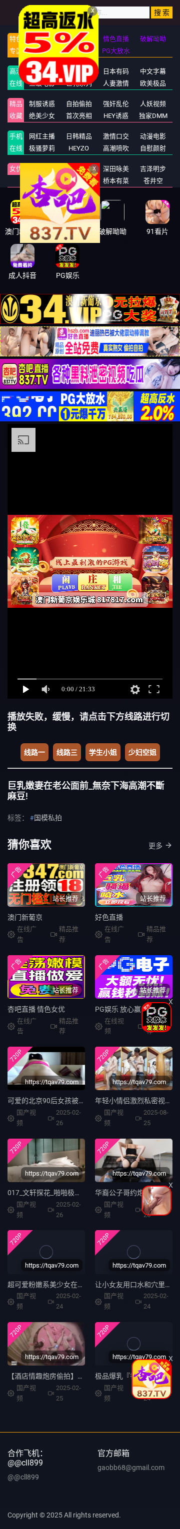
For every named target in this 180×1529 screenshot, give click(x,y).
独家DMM (153, 115)
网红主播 (42, 136)
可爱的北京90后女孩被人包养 (54, 1101)
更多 (155, 846)
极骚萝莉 (42, 148)
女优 (16, 168)
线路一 (34, 752)
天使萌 (78, 168)
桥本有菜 (116, 180)
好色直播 (109, 917)
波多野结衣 (42, 168)
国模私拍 (48, 818)
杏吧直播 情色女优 (36, 1009)
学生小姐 (103, 752)
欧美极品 (153, 83)
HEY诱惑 (116, 115)
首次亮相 (79, 115)
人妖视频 (153, 103)
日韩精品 (79, 136)
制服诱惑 (42, 103)
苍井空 (153, 180)
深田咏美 (116, 168)
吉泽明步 (153, 168)
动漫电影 (153, 136)
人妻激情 (116, 83)
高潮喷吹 (116, 148)
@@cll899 (23, 1477)
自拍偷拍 (79, 103)
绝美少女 (42, 115)
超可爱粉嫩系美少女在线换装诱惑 (60, 1285)
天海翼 (42, 180)
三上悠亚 (79, 180)
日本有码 (116, 71)
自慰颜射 (153, 148)
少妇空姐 (142, 752)
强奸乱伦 (116, 103)
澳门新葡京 (25, 917)
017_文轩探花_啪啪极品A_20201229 (64, 1193)
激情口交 (116, 136)
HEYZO (78, 148)
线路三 (67, 752)
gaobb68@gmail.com (131, 1468)
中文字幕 (153, 71)
